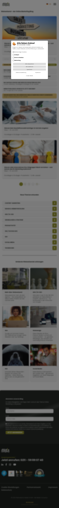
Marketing (17, 60)
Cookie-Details (29, 75)
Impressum (38, 72)
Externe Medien (19, 57)
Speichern (29, 69)
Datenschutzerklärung (21, 72)
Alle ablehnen (29, 66)
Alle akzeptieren (29, 64)
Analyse (16, 55)
